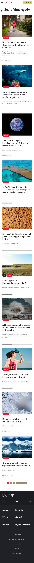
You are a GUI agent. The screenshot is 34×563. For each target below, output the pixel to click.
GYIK (17, 558)
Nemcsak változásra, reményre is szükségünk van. (16, 287)
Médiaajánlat (16, 553)
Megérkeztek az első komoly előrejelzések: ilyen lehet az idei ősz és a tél (15, 45)
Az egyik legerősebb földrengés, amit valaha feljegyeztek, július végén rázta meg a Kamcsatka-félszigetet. (16, 336)
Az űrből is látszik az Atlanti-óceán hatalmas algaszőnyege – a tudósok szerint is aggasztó (16, 190)
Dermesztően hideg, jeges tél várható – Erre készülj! (14, 420)
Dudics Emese (5, 293)
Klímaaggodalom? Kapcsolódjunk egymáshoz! (14, 282)
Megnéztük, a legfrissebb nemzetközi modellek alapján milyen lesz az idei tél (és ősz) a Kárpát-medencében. (15, 53)
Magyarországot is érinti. (9, 470)
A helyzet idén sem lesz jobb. (10, 243)
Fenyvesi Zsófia (5, 387)
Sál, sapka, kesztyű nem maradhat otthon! (13, 426)
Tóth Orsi (4, 60)
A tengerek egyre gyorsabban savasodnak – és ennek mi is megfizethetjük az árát (14, 95)
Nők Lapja (8, 2)
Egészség (19, 509)
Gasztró (18, 517)
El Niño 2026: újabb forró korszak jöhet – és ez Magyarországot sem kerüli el (16, 236)
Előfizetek (27, 2)
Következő (22, 483)
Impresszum (17, 534)
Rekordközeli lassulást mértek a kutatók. (13, 150)
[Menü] (2, 2)
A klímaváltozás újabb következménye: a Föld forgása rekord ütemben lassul (15, 143)
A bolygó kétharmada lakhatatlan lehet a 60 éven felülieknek (16, 376)
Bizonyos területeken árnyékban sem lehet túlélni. (16, 382)
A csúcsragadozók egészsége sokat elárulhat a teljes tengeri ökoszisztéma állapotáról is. (16, 102)
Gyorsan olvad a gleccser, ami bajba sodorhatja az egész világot (16, 464)
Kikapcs (5, 517)
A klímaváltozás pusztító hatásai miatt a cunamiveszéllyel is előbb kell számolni (16, 327)
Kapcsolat (17, 548)
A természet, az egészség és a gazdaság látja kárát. (16, 197)
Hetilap (9, 275)
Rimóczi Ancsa (5, 108)
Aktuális (6, 37)
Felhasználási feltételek (17, 539)
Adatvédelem (17, 544)
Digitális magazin (22, 524)
